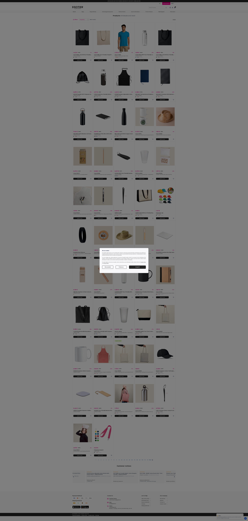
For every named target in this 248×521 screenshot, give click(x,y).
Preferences (121, 267)
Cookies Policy (143, 262)
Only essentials (108, 267)
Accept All (137, 267)
